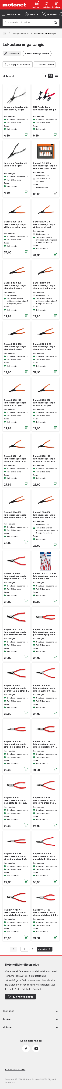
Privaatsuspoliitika (15, 1069)
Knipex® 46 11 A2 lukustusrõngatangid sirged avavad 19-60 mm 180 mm (44, 688)
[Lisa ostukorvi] (26, 134)
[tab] (31, 14)
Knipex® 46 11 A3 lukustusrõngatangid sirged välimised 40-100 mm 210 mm (44, 800)
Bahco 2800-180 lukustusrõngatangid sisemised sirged (15, 347)
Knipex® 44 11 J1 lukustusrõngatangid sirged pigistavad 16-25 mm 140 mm (44, 744)
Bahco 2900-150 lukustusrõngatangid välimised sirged (15, 403)
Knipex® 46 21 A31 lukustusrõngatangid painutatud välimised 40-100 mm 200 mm (15, 912)
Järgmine (42, 949)
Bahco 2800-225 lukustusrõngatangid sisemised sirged (44, 347)
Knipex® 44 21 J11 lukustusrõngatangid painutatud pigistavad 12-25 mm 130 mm (16, 800)
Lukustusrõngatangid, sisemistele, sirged (16, 108)
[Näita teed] (4, 33)
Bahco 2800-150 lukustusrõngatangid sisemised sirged (15, 285)
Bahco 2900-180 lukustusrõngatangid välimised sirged (44, 403)
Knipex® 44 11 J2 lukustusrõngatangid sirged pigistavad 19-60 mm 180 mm (15, 744)
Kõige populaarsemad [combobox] (20, 64)
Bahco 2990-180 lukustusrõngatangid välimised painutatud (44, 459)
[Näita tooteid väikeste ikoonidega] (50, 76)
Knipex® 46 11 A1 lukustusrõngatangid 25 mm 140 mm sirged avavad (15, 688)
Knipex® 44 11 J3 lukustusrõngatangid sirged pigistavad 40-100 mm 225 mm (15, 856)
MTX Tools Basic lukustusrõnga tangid (44, 108)
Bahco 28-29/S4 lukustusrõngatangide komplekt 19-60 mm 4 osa (45, 166)
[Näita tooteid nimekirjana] (56, 76)
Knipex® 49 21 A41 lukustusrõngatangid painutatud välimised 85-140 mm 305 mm (44, 856)
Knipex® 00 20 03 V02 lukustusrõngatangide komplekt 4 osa (45, 576)
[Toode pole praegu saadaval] (55, 193)
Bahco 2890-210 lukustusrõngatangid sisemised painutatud (15, 515)
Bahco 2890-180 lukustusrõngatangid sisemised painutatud (44, 515)
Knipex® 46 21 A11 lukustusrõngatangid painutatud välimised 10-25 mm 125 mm (15, 632)
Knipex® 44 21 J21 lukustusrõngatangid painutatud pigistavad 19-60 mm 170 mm (45, 632)
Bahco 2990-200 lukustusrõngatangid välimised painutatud (15, 224)
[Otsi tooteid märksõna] (55, 22)
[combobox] (27, 22)
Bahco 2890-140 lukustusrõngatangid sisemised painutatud (44, 285)
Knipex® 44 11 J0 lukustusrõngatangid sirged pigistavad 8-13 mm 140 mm (45, 912)
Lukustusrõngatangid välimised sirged (15, 164)
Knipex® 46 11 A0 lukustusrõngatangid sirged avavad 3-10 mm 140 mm (16, 576)
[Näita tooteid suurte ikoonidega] (44, 76)
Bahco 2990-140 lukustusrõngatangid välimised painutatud (15, 459)
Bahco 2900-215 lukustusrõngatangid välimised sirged (44, 224)
